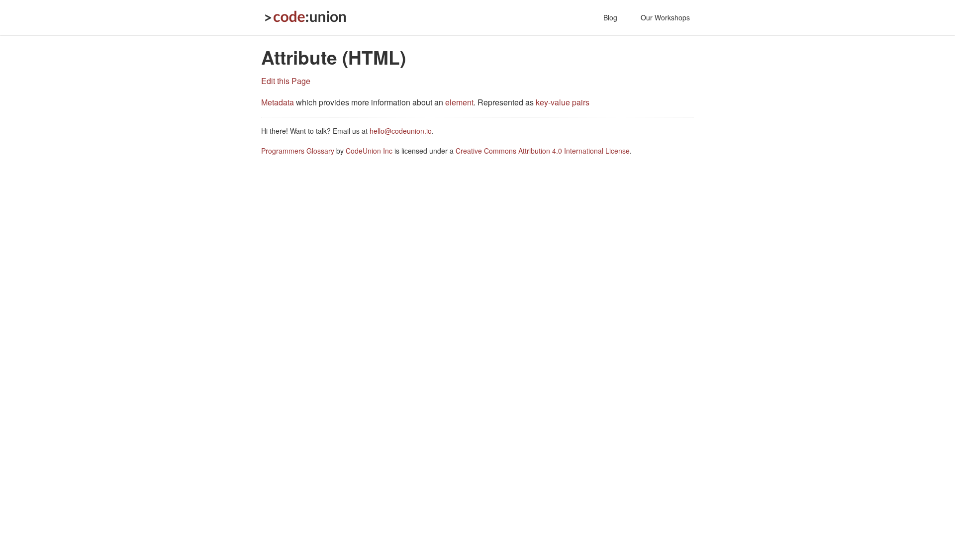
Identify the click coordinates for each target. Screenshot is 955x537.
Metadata (277, 102)
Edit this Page (285, 81)
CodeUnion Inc (369, 151)
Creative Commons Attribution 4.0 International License (543, 151)
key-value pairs (562, 102)
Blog (610, 17)
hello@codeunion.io (401, 131)
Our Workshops (665, 17)
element (459, 102)
